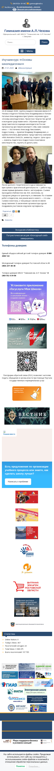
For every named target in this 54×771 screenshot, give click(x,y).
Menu (30, 51)
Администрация (25, 68)
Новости (8, 220)
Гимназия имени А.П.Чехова (27, 31)
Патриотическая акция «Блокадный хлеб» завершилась (27, 237)
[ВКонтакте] (13, 211)
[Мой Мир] (19, 211)
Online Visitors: (11, 639)
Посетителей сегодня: (14, 646)
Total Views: (10, 649)
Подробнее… (34, 766)
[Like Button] (5, 215)
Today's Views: (11, 642)
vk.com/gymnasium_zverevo (28, 7)
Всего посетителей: (13, 652)
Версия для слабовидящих (29, 9)
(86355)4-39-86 (19, 4)
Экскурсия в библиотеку (27, 229)
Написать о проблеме (18, 482)
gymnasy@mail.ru (36, 4)
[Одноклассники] (16, 211)
